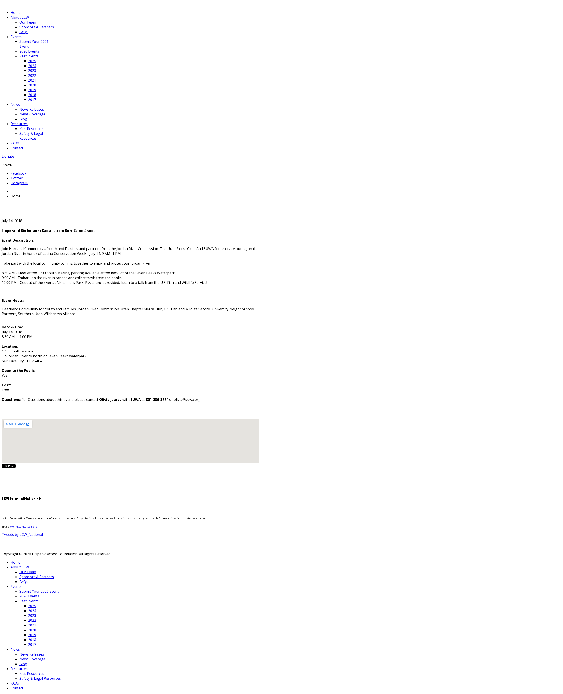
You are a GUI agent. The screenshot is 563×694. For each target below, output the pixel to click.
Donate (8, 156)
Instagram (19, 183)
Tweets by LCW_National (22, 534)
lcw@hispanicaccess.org (23, 526)
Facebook (18, 173)
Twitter (17, 178)
